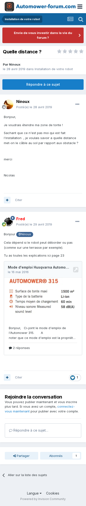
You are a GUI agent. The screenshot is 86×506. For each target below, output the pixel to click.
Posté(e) (34, 107)
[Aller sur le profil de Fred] (8, 221)
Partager (23, 456)
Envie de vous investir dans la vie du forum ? (43, 35)
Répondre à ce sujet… (30, 430)
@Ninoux (24, 234)
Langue (33, 493)
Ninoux (15, 64)
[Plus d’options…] (77, 104)
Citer (18, 200)
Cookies (52, 493)
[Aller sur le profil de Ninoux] (8, 104)
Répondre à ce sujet (43, 84)
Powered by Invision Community (43, 499)
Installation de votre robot (54, 69)
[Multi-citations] (7, 200)
